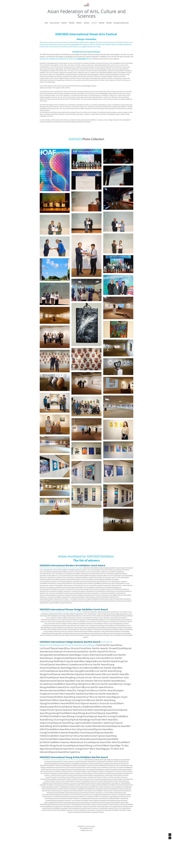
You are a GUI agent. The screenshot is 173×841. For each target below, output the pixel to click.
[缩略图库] (55, 170)
